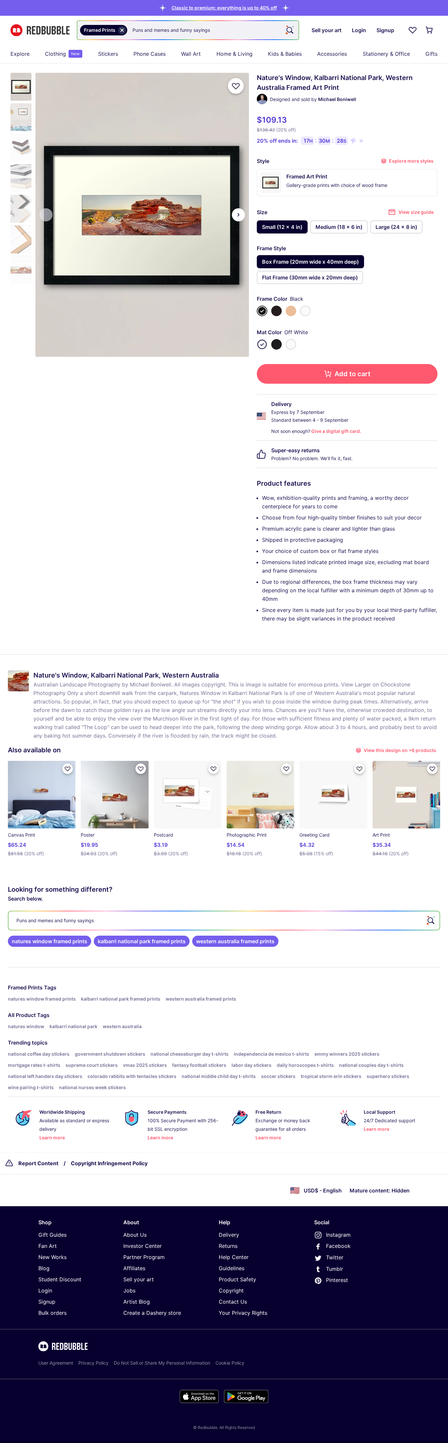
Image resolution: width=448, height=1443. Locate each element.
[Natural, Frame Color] (291, 311)
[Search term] (289, 30)
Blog (44, 1268)
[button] (224, 7)
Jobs (129, 1290)
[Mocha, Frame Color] (276, 311)
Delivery (229, 1234)
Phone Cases (149, 54)
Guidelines (231, 1268)
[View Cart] (430, 30)
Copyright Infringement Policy (109, 1163)
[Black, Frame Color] (262, 311)
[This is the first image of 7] (45, 214)
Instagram (338, 1234)
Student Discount (59, 1279)
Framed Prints (25, 987)
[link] (49, 941)
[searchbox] (224, 920)
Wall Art (191, 54)
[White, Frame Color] (305, 311)
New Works (52, 1257)
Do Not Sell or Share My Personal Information (162, 1363)
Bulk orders (52, 1313)
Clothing (62, 54)
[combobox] (187, 30)
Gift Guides (52, 1234)
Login (45, 1290)
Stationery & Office (386, 54)
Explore (20, 54)
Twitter (334, 1257)
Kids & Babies (285, 54)
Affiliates (134, 1268)
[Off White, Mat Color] (262, 344)
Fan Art (47, 1246)
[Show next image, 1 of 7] (238, 214)
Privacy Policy (93, 1363)
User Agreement (55, 1363)
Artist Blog (136, 1301)
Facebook (338, 1246)
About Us (135, 1234)
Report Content (38, 1163)
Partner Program (144, 1257)
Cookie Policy (229, 1363)
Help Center (234, 1257)
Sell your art (138, 1279)
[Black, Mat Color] (276, 344)
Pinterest (337, 1280)
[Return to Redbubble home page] (40, 30)
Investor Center (142, 1246)
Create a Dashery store (152, 1313)
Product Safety (237, 1279)
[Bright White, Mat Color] (291, 344)
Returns (228, 1246)
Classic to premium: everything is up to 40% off (224, 7)
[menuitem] (20, 54)
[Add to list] (236, 86)
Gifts (431, 54)
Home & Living (234, 54)
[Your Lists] (412, 30)
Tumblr (334, 1269)
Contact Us (233, 1301)
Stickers (108, 54)
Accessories (332, 54)
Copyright (231, 1290)
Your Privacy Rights (243, 1313)
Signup (46, 1301)
